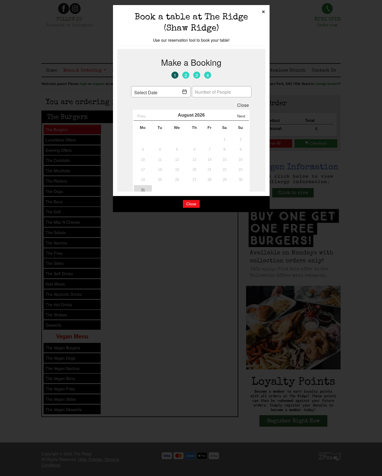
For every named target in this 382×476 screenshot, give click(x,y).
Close (191, 204)
